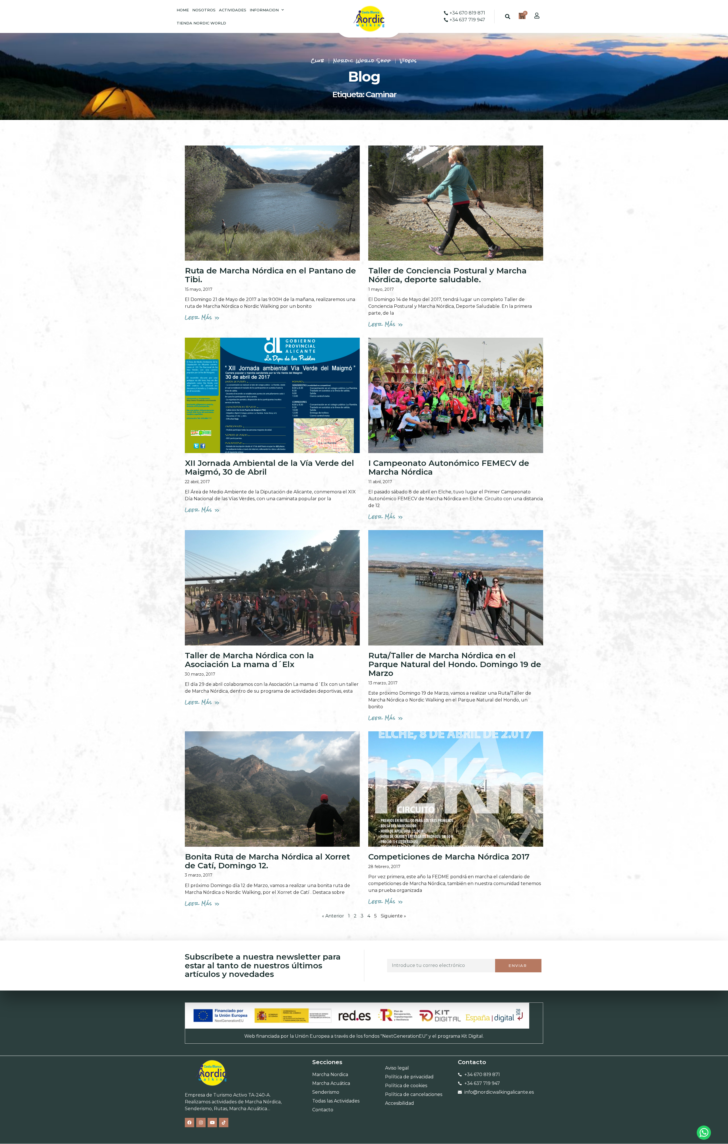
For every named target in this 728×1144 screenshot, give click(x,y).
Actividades (232, 10)
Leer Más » (202, 317)
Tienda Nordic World (201, 23)
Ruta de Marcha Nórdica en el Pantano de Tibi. (270, 275)
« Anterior (333, 916)
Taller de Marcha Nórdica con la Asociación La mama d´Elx (249, 660)
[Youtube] (212, 1122)
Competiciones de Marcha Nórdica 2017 (449, 856)
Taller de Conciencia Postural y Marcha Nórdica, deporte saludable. (447, 275)
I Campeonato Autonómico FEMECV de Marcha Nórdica (448, 467)
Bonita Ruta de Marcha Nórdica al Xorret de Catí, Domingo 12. (267, 861)
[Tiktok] (223, 1122)
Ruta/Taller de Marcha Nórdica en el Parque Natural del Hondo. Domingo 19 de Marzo (454, 664)
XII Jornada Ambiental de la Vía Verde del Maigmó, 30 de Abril (269, 467)
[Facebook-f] (189, 1122)
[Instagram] (201, 1122)
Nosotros (204, 10)
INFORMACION (264, 10)
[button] (507, 16)
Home (183, 10)
